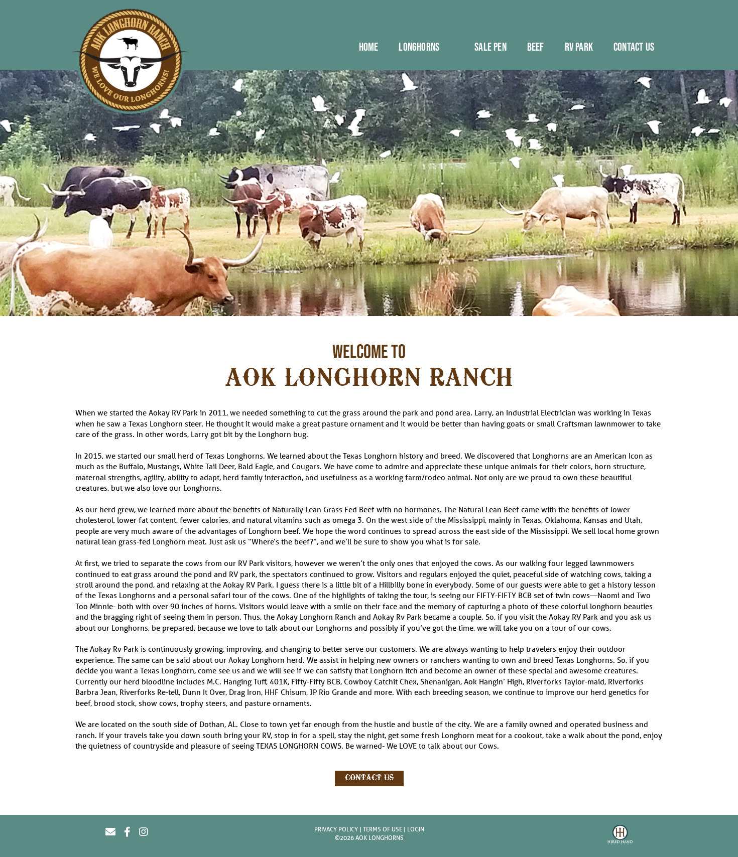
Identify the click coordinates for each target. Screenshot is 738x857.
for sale (465, 541)
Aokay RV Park (173, 412)
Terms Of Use (382, 829)
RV (266, 735)
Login (415, 829)
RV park (242, 574)
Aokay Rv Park (397, 617)
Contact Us (369, 778)
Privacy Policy (336, 829)
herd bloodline (149, 681)
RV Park (251, 563)
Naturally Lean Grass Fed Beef (323, 509)
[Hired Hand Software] (620, 836)
